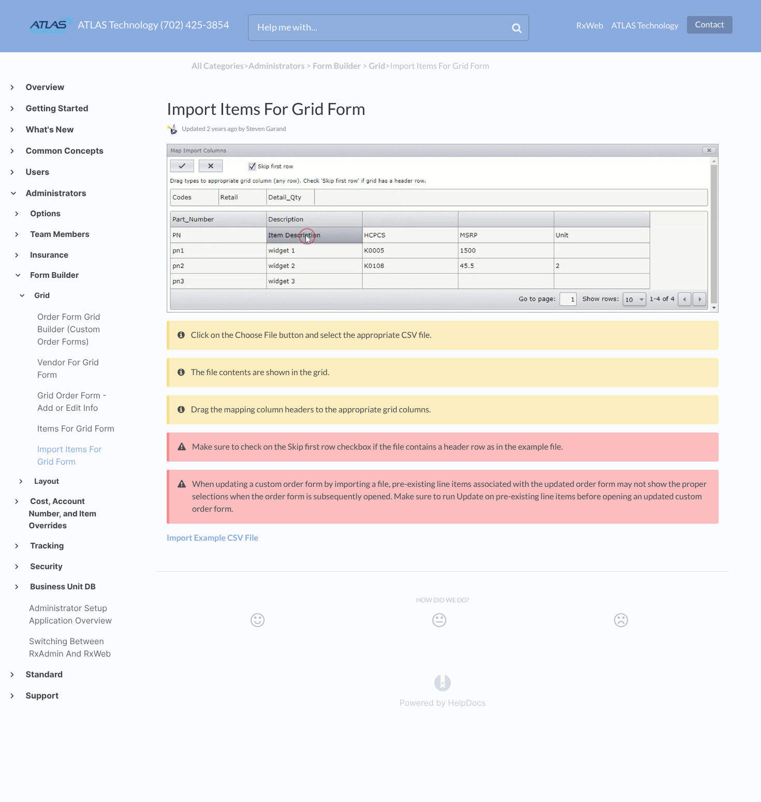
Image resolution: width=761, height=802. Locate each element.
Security (46, 566)
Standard (44, 674)
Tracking (46, 546)
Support (41, 695)
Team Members (59, 234)
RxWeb (589, 26)
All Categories (218, 66)
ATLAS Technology (645, 26)
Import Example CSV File (212, 538)
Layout (46, 481)
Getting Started (57, 108)
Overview (44, 87)
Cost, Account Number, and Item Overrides (62, 513)
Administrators (55, 193)
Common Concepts (64, 150)
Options (45, 213)
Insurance (49, 255)
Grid (41, 295)
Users (37, 172)
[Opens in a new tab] (442, 682)
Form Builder (54, 275)
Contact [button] (709, 24)
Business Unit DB (62, 586)
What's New (49, 129)
